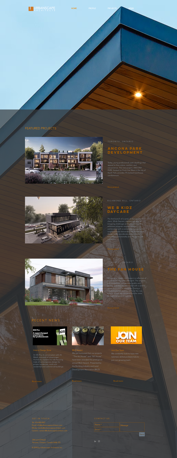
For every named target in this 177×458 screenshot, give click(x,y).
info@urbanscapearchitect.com (49, 425)
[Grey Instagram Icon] (99, 441)
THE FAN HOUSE (125, 269)
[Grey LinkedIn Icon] (95, 441)
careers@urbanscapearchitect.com (53, 430)
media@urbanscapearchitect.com (51, 428)
